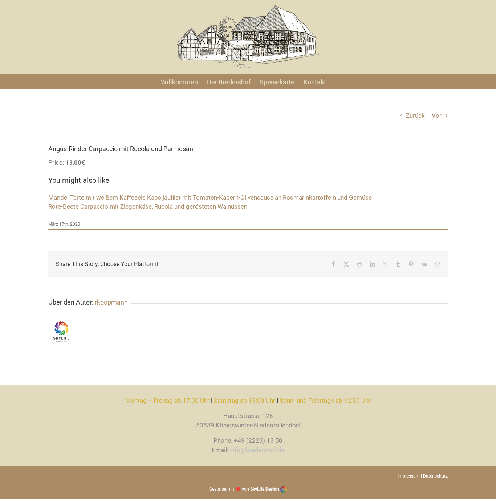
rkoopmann (111, 302)
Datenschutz (435, 476)
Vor (437, 115)
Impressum (409, 476)
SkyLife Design (265, 489)
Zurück (415, 115)
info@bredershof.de (257, 450)
